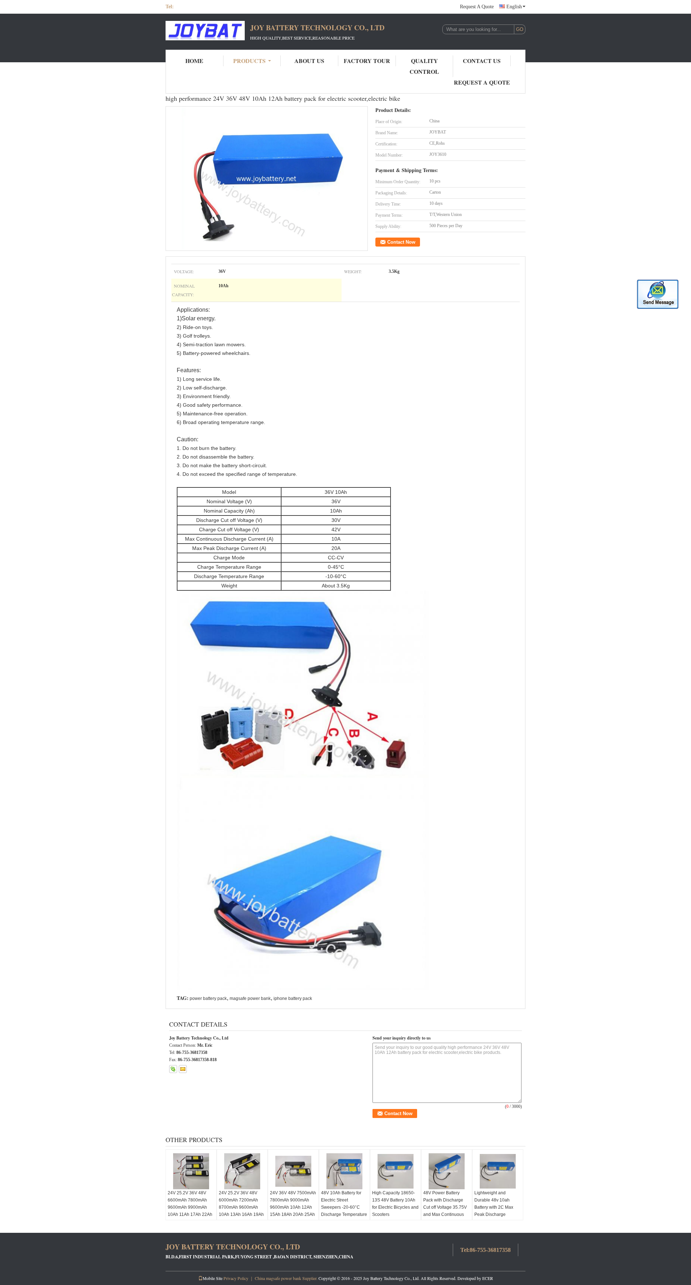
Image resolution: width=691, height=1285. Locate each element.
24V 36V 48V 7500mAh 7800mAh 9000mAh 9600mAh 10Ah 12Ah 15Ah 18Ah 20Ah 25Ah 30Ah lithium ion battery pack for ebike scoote (293, 1210)
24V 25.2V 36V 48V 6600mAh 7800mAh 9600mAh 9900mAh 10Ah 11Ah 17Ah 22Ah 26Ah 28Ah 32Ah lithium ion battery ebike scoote (191, 1214)
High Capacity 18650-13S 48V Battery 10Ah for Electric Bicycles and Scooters (395, 1203)
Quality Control (424, 66)
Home (194, 61)
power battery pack (208, 998)
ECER (487, 1278)
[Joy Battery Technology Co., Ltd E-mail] (183, 1069)
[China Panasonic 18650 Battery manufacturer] (205, 31)
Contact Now (401, 242)
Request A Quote (477, 6)
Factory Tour (367, 61)
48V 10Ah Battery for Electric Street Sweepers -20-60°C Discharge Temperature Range (344, 1207)
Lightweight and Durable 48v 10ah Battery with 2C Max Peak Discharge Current (493, 1207)
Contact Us (482, 61)
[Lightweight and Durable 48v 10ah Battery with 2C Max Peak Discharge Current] (498, 1171)
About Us (309, 61)
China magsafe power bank (278, 1278)
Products (249, 61)
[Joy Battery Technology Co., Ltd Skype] (173, 1069)
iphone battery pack (293, 998)
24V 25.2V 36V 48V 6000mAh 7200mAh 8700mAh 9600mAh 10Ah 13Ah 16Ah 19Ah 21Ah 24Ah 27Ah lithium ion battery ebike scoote (242, 1214)
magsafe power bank (250, 998)
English (514, 6)
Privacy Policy (235, 1278)
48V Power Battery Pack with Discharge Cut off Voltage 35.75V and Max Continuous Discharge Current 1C (445, 1207)
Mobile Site (212, 1278)
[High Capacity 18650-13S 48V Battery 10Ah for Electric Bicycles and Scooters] (395, 1171)
